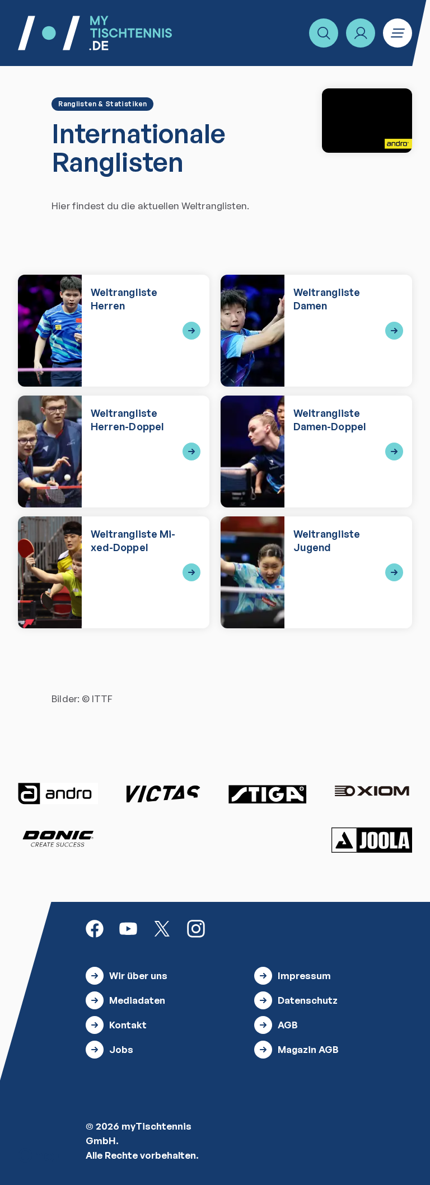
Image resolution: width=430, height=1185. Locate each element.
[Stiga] (267, 794)
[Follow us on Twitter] (162, 928)
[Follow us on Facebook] (95, 928)
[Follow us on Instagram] (196, 928)
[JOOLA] (371, 840)
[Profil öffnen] (360, 33)
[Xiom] (371, 792)
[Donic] (58, 838)
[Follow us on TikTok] (230, 928)
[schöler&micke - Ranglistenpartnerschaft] (367, 120)
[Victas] (163, 794)
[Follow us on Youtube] (128, 928)
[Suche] (323, 33)
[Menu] (397, 33)
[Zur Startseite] (95, 33)
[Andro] (58, 794)
